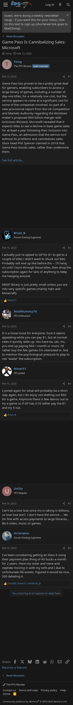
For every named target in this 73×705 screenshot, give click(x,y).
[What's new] (60, 4)
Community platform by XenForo (35, 701)
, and (24, 583)
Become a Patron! (14, 667)
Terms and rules (28, 690)
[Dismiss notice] (67, 15)
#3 (69, 326)
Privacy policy (49, 690)
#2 (69, 247)
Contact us (9, 690)
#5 (69, 503)
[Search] (68, 4)
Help (63, 690)
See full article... (13, 160)
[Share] (64, 76)
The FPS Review (15, 684)
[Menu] (5, 5)
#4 (69, 383)
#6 (69, 548)
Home (6, 694)
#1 (69, 76)
